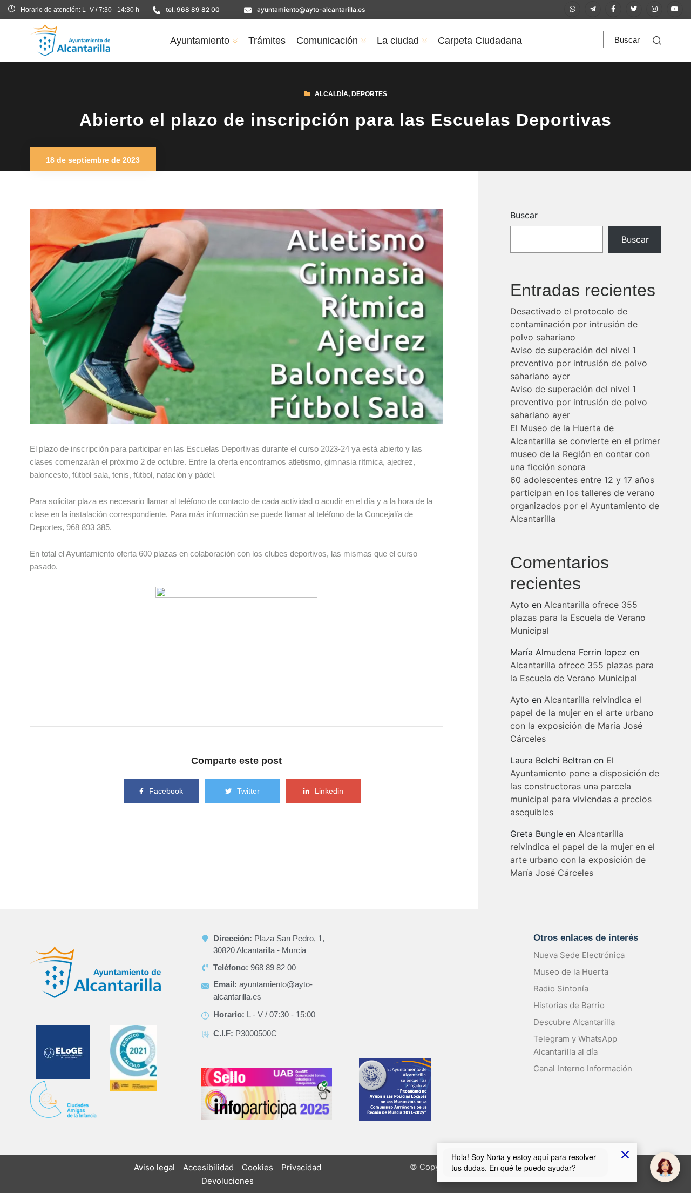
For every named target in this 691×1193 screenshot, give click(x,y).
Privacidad (301, 1167)
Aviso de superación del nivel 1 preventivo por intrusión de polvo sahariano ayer (578, 363)
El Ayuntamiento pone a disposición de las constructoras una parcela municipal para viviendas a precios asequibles (584, 786)
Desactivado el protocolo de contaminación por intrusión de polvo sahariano (574, 324)
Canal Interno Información (582, 1068)
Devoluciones (227, 1181)
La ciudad (398, 40)
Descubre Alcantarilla (574, 1022)
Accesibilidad (208, 1167)
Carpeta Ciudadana (480, 40)
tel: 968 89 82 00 (193, 9)
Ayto (519, 604)
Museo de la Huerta (570, 972)
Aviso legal (154, 1167)
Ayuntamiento (199, 40)
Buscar (524, 215)
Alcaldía (331, 94)
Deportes (369, 94)
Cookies (257, 1167)
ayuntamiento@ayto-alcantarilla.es (311, 9)
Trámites (267, 40)
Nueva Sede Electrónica (579, 955)
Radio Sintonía (560, 988)
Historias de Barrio (569, 1005)
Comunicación (327, 40)
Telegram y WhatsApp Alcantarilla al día (575, 1045)
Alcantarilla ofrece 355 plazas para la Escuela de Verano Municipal (578, 617)
